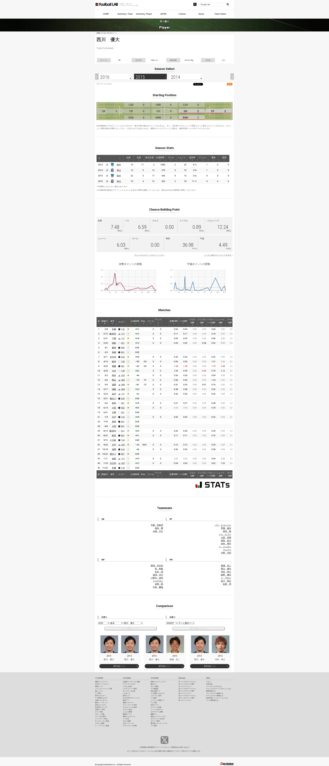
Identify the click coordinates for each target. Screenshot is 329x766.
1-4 (122, 440)
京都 (114, 412)
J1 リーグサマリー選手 (186, 684)
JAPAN (163, 14)
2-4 (122, 357)
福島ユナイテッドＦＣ (158, 682)
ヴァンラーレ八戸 (129, 684)
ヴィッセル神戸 (100, 716)
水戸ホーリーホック (102, 684)
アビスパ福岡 (99, 723)
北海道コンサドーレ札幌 (131, 682)
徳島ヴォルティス (129, 716)
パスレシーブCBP (211, 321)
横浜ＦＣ (126, 700)
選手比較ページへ (198, 628)
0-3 (122, 347)
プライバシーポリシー (163, 747)
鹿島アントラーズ (101, 682)
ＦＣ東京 (98, 693)
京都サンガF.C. (100, 709)
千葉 (114, 338)
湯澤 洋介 (158, 575)
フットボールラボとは (214, 686)
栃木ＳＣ (154, 684)
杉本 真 (159, 572)
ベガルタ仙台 (127, 686)
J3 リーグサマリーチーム (187, 696)
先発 (139, 157)
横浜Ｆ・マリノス (101, 702)
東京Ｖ (113, 398)
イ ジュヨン (225, 547)
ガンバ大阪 (99, 712)
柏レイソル (99, 691)
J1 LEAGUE (99, 678)
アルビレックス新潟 (130, 707)
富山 (119, 170)
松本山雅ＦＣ (155, 691)
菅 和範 (159, 568)
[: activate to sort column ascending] (104, 158)
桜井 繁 (159, 528)
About (201, 14)
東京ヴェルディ (100, 696)
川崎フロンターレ (101, 700)
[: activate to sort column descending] (99, 158)
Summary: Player (144, 14)
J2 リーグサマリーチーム (187, 689)
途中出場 (149, 157)
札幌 (114, 329)
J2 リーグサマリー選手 (186, 691)
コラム (208, 682)
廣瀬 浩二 (226, 565)
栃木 (119, 164)
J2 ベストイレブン (184, 693)
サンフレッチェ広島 (102, 721)
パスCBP (183, 321)
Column (182, 14)
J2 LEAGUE (127, 678)
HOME (106, 14)
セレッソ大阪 (99, 714)
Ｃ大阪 (113, 440)
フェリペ (227, 550)
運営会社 (175, 747)
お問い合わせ (183, 747)
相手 (112, 321)
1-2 (122, 329)
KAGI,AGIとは (211, 691)
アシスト (203, 157)
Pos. (143, 321)
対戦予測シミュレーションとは (217, 698)
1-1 (123, 334)
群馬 (114, 403)
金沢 (114, 394)
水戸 (114, 417)
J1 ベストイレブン (184, 686)
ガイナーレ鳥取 (156, 707)
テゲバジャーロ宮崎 (130, 726)
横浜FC (112, 334)
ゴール (171, 157)
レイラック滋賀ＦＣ (157, 700)
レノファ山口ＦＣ (157, 709)
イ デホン (226, 578)
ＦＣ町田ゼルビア (101, 698)
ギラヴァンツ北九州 (157, 719)
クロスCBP (192, 321)
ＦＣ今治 (126, 719)
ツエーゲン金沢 (156, 696)
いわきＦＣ (127, 693)
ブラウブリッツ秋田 (130, 689)
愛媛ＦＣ (154, 714)
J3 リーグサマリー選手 (186, 698)
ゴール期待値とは (212, 700)
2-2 (123, 375)
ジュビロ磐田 (127, 712)
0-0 (123, 380)
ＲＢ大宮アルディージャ (131, 698)
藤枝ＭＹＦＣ (127, 714)
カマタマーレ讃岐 (157, 712)
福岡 (114, 384)
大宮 (114, 408)
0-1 (122, 352)
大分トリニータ (128, 723)
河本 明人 (226, 572)
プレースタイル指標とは (214, 693)
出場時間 (160, 157)
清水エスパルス (100, 705)
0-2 (122, 408)
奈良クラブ (154, 705)
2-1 (122, 343)
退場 (224, 157)
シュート (181, 157)
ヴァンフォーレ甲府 (130, 705)
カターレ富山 (127, 709)
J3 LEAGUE (155, 678)
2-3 (122, 398)
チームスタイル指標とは (214, 696)
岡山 (114, 380)
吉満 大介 (158, 531)
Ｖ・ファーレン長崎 (102, 726)
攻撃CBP (174, 321)
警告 (213, 157)
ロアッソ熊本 (155, 721)
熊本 (114, 375)
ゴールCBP (230, 321)
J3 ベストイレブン (184, 700)
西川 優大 (226, 568)
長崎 (114, 352)
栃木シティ (127, 696)
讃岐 (114, 389)
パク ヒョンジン (223, 525)
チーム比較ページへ (130, 628)
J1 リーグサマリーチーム (187, 682)
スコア (121, 322)
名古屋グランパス (101, 707)
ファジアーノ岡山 (101, 719)
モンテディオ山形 (129, 691)
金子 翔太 (226, 581)
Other (208, 678)
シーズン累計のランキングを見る (217, 255)
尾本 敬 (227, 531)
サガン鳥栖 (127, 721)
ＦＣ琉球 (154, 726)
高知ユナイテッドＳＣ (158, 716)
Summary (181, 678)
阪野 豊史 (226, 575)
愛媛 (114, 366)
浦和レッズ (99, 686)
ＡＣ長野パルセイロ (157, 693)
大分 (114, 371)
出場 (128, 157)
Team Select (220, 14)
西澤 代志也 (157, 565)
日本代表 (209, 684)
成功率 (192, 157)
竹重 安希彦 (157, 525)
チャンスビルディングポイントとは (148, 255)
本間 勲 (159, 584)
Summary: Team (125, 14)
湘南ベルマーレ (128, 702)
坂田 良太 (226, 540)
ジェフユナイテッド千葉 (103, 689)
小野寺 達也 (157, 578)
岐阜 (114, 361)
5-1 (122, 403)
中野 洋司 (226, 553)
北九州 (113, 357)
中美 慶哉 (158, 587)
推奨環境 (151, 747)
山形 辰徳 (226, 537)
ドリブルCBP (202, 321)
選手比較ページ (119, 666)
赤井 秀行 (226, 543)
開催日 (105, 321)
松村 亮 (227, 584)
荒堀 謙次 (226, 528)
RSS (229, 84)
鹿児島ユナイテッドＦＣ (159, 723)
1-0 (122, 361)
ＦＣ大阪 (154, 702)
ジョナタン (158, 581)
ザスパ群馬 (154, 686)
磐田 (114, 347)
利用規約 (144, 747)
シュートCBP (221, 321)
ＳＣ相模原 (154, 689)
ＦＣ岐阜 (154, 698)
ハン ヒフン (225, 534)
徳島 (114, 343)
